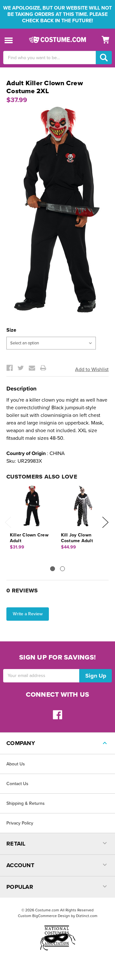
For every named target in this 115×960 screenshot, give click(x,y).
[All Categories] (9, 40)
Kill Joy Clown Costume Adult (77, 537)
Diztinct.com (86, 916)
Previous (8, 522)
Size (11, 330)
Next (105, 522)
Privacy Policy (19, 823)
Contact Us (17, 783)
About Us (15, 764)
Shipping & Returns (25, 803)
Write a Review (27, 614)
